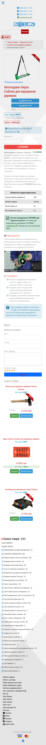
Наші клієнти (7, 699)
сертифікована (10, 226)
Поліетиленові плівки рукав (14, 599)
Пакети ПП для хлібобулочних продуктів (18, 588)
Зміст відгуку (9, 351)
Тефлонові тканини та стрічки (14, 652)
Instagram (8, 721)
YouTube (8, 713)
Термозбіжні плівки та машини (15, 614)
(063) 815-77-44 (25, 11)
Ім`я (6, 333)
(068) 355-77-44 (25, 8)
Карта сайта (9, 724)
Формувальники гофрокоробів (14, 625)
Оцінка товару (10, 368)
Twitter (7, 716)
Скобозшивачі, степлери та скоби (15, 622)
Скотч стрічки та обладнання (14, 618)
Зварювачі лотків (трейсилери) (15, 565)
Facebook (7, 718)
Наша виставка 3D (9, 707)
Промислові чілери (11, 644)
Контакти (6, 710)
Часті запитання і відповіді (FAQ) (14, 691)
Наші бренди (7, 696)
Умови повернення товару (12, 685)
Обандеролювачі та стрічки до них (15, 610)
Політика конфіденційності (12, 688)
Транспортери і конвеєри (13, 637)
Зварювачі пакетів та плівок (14, 561)
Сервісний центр (26, 17)
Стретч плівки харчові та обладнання (16, 591)
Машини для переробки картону (15, 640)
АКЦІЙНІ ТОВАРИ (7, 546)
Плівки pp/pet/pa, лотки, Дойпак (15, 580)
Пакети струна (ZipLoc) (12, 584)
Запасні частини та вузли (13, 667)
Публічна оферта (9, 677)
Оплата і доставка (9, 680)
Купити (14, 415)
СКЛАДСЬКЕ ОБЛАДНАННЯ (14, 554)
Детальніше (26, 415)
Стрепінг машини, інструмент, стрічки (17, 603)
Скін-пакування (9, 663)
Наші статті (7, 704)
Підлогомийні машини (12, 671)
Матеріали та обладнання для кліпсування (18, 629)
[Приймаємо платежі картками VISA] (20, 736)
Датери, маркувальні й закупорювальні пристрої (20, 648)
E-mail (6, 342)
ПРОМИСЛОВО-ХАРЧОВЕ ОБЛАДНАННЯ (18, 550)
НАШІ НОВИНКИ (7, 543)
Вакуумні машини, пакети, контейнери (17, 557)
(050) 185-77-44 (25, 14)
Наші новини (7, 702)
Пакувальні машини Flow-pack (14, 576)
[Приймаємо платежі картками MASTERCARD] (26, 736)
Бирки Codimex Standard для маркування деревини (21, 439)
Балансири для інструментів (13, 659)
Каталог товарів (14, 539)
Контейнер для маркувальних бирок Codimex (21, 489)
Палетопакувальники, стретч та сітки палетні (19, 595)
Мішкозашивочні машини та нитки (15, 656)
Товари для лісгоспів (11, 633)
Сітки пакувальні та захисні (13, 607)
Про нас (5, 693)
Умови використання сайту (12, 682)
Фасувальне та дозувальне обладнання (17, 573)
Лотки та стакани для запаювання (15, 569)
